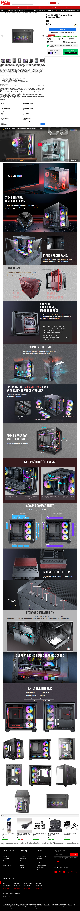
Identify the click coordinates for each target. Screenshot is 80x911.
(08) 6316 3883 (17, 885)
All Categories (3, 7)
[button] (3, 60)
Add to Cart (62, 29)
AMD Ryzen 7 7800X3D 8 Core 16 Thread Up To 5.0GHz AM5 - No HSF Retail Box (9, 834)
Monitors (46, 7)
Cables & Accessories (58, 7)
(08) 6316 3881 (39, 885)
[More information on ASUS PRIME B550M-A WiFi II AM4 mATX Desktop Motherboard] (24, 825)
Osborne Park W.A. (28, 883)
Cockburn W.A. (17, 883)
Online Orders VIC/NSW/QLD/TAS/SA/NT (12, 893)
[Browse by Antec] (70, 25)
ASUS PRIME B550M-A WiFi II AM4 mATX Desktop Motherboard (24, 834)
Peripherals (51, 7)
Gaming (29, 7)
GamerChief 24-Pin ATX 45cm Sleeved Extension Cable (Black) (54, 834)
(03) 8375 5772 (6, 896)
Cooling (41, 7)
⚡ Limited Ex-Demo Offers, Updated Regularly (16, 10)
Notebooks (19, 7)
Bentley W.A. (5, 883)
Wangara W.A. (39, 883)
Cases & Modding (35, 7)
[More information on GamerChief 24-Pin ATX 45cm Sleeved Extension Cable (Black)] (55, 825)
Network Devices (67, 7)
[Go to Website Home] (5, 5)
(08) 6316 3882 (6, 885)
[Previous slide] (2, 36)
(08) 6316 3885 (27, 885)
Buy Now (62, 32)
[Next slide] (43, 36)
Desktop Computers (11, 7)
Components (24, 7)
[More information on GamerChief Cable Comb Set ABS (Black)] (71, 825)
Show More (43, 124)
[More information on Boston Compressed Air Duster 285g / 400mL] (40, 825)
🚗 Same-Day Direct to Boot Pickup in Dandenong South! (41, 10)
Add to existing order (70, 32)
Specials (72, 7)
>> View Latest (57, 861)
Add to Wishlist (55, 32)
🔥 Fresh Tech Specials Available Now (64, 10)
